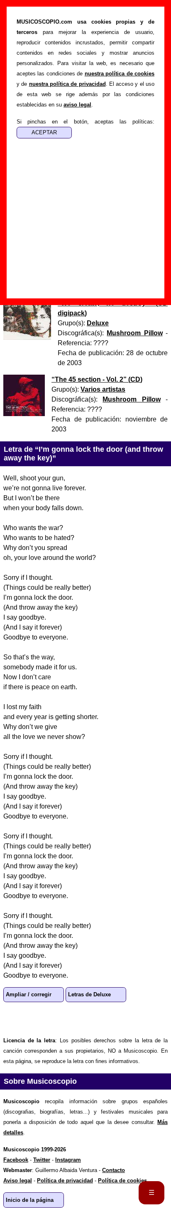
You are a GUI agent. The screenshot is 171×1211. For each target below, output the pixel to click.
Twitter (66, 1019)
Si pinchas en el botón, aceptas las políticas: (85, 122)
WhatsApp (13, 1019)
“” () (96, 379)
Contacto (113, 1170)
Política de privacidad (65, 1180)
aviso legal (77, 105)
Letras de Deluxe (89, 994)
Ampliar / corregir (28, 994)
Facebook (40, 1019)
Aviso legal (17, 1180)
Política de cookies (122, 1180)
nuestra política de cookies (119, 73)
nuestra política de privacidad (67, 84)
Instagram (68, 1160)
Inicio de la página (30, 1200)
